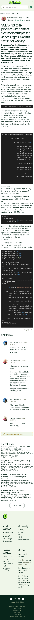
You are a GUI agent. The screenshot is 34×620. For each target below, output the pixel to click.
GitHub (5, 566)
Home (2, 14)
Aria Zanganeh (14, 342)
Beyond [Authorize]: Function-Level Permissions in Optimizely (15, 448)
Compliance (17, 614)
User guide (6, 561)
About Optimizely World (17, 606)
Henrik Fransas (12, 17)
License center (8, 541)
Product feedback (24, 539)
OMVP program (23, 530)
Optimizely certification (7, 535)
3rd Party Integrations (17, 616)
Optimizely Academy (6, 569)
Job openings (7, 539)
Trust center (17, 612)
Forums (20, 532)
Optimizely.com (8, 532)
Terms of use (17, 610)
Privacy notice (17, 608)
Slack (20, 537)
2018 (13, 14)
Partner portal (7, 556)
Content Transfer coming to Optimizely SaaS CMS (12, 491)
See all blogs (17, 505)
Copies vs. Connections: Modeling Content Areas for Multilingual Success (15, 476)
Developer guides (9, 559)
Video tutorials (8, 563)
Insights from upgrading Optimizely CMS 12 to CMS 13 (15, 461)
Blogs (8, 14)
